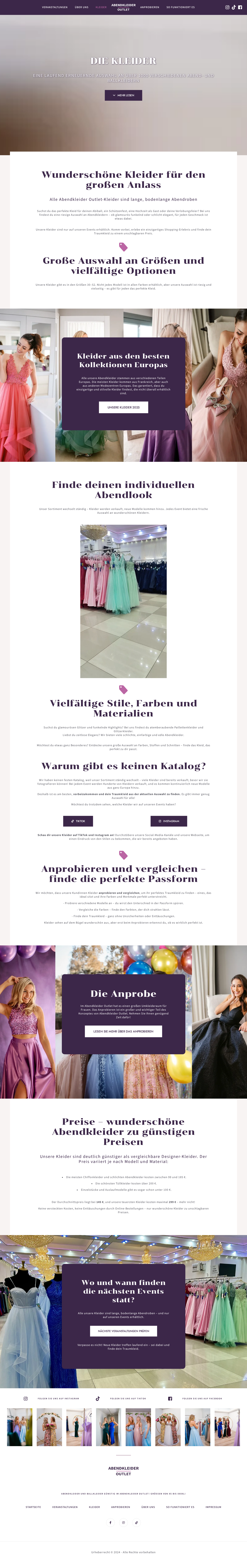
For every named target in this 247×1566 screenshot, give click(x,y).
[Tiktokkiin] (234, 7)
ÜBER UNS (148, 1507)
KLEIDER (94, 1507)
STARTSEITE (33, 1507)
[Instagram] (19, 1427)
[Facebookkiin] (240, 7)
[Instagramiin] (227, 7)
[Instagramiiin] (79, 1427)
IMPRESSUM (213, 1507)
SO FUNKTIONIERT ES (180, 1507)
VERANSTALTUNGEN (65, 1507)
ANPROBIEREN (120, 1507)
